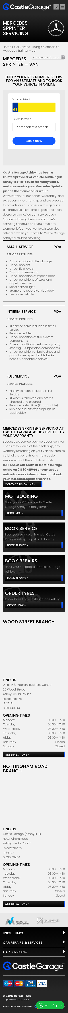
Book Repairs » (17, 578)
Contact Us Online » (20, 484)
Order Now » (16, 605)
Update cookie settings (17, 999)
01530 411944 (27, 469)
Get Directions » (17, 755)
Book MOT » (15, 513)
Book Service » (17, 545)
